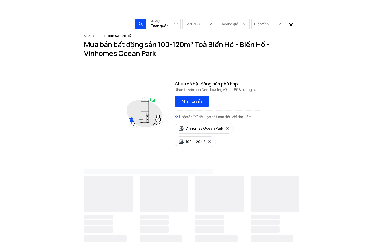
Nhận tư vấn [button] (192, 101)
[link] (119, 36)
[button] (140, 24)
